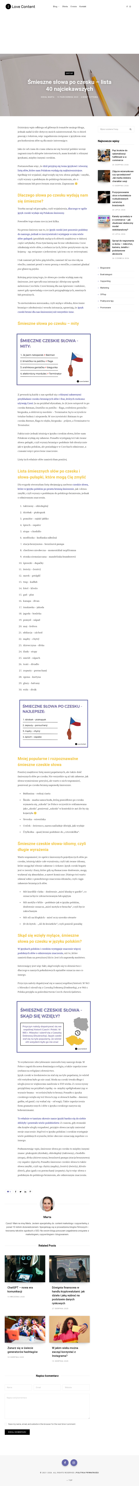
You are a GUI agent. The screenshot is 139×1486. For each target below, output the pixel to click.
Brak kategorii (106, 274)
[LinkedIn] (25, 1191)
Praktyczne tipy (107, 301)
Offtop (69, 73)
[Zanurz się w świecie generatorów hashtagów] (25, 1329)
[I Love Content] (20, 6)
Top (70, 1480)
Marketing (104, 288)
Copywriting (105, 281)
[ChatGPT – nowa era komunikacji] (25, 1268)
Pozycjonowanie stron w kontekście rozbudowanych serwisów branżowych (121, 199)
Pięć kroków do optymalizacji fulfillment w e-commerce (119, 155)
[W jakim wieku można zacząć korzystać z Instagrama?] (69, 1329)
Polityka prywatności (87, 1473)
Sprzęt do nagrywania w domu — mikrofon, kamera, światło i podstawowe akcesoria (123, 247)
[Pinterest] (7, 149)
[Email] (7, 157)
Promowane (105, 308)
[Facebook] (65, 1462)
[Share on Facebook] (7, 135)
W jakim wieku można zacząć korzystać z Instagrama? (65, 1351)
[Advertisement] (69, 33)
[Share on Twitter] (7, 142)
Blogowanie (105, 268)
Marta (51, 97)
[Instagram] (73, 1462)
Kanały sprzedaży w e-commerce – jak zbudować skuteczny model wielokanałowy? (122, 223)
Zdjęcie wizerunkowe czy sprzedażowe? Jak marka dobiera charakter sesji (122, 176)
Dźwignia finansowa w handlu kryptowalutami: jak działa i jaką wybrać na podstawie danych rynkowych (68, 1295)
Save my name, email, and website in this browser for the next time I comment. (42, 1424)
